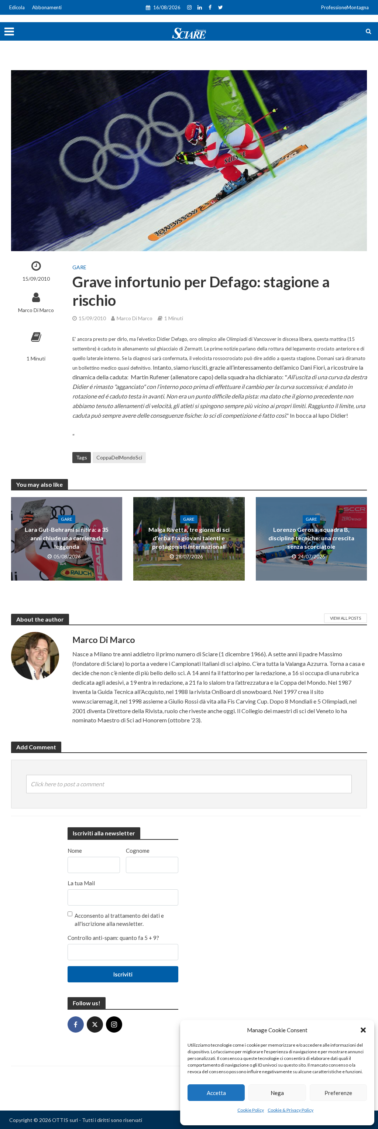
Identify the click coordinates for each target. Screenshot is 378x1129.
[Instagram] (114, 1024)
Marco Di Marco (36, 310)
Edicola (17, 7)
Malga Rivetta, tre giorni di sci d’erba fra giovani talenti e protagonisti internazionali (189, 538)
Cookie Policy (250, 1110)
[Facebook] (76, 1024)
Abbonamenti (47, 7)
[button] (363, 1030)
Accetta (216, 1092)
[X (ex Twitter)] (95, 1024)
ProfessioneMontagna (345, 7)
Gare (79, 267)
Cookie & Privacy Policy (290, 1110)
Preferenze (338, 1092)
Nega (277, 1092)
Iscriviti (123, 974)
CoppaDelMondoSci (119, 457)
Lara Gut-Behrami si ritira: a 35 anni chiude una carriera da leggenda (67, 538)
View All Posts (345, 618)
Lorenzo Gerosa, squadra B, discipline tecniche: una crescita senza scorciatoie (311, 538)
